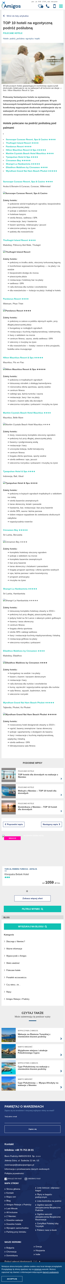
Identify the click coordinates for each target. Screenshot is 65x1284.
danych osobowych (51, 1272)
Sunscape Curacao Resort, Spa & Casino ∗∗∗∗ (31, 139)
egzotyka (30, 38)
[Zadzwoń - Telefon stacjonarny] (47, 6)
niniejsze (38, 1269)
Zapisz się (33, 1129)
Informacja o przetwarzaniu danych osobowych (27, 1169)
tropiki (37, 38)
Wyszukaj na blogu (31, 926)
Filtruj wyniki (31, 909)
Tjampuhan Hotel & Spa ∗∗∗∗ (22, 157)
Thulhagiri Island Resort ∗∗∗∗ (22, 143)
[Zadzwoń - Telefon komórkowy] (54, 6)
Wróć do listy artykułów (17, 16)
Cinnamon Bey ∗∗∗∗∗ (18, 160)
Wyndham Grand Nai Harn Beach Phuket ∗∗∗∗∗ (31, 171)
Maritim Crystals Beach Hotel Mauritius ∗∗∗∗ (30, 153)
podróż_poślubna (17, 38)
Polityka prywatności (14, 1173)
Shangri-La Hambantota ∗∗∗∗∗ (23, 164)
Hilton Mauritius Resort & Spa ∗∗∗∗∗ (26, 150)
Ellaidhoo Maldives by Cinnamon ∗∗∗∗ (27, 167)
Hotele (6, 38)
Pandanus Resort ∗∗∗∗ (19, 146)
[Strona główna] (11, 5)
